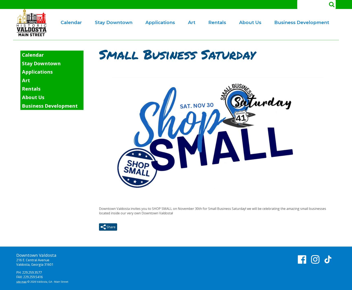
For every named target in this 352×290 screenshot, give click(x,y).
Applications (157, 23)
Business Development (298, 23)
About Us (247, 23)
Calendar (71, 22)
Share (111, 227)
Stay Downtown (113, 22)
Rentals (214, 23)
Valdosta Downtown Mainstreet (31, 23)
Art (188, 23)
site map (21, 281)
